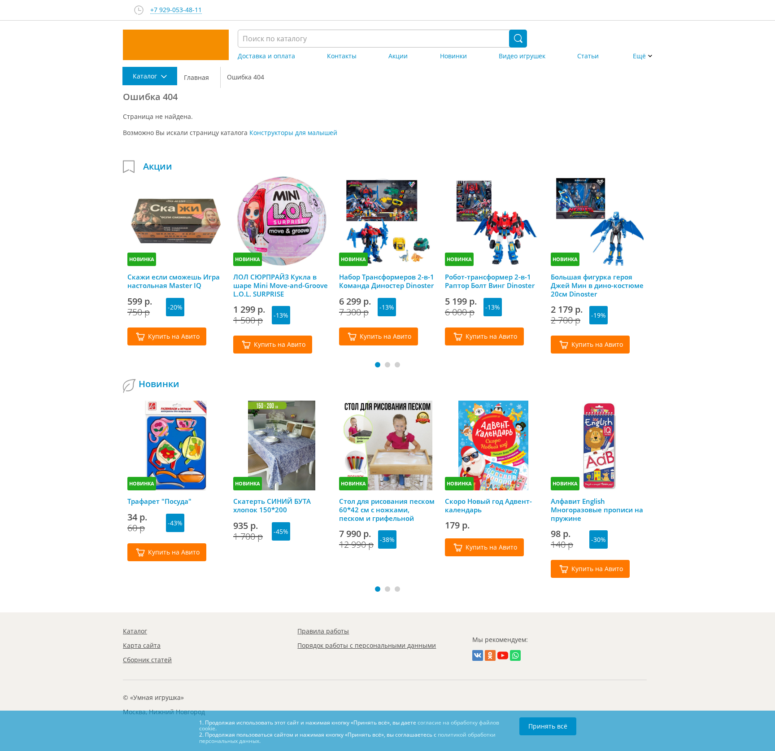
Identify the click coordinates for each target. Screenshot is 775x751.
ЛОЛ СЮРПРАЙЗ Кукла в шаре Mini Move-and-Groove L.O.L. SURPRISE (280, 285)
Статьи (588, 56)
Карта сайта (142, 645)
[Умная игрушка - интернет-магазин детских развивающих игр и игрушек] (176, 45)
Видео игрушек (522, 56)
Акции (398, 56)
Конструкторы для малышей (293, 132)
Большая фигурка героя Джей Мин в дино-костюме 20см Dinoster (597, 285)
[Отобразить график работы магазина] (139, 10)
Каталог (135, 631)
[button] (377, 364)
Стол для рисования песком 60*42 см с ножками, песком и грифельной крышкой (387, 509)
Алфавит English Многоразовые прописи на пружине (597, 509)
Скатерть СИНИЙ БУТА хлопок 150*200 (272, 505)
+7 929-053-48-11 (176, 10)
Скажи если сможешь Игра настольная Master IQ (173, 281)
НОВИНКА (141, 259)
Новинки (453, 56)
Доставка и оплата (266, 56)
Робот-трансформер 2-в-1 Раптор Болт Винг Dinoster (490, 281)
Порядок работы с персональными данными (366, 645)
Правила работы (323, 631)
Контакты (342, 56)
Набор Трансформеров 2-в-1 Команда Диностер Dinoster (386, 281)
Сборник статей (147, 659)
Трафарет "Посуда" (159, 501)
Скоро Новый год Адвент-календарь (488, 505)
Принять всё (547, 726)
